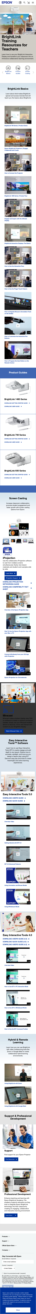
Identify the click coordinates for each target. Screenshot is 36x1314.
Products (5, 1236)
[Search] (24, 2)
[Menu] (32, 2)
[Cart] (28, 2)
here (10, 1304)
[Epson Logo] (7, 2)
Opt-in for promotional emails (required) (15, 1273)
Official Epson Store (8, 1245)
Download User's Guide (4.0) (15, 939)
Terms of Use (17, 1282)
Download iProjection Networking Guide (13, 583)
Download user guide (11, 406)
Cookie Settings (13, 1296)
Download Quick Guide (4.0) (14, 942)
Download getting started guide (16, 403)
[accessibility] (20, 2)
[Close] (18, 1310)
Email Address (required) (9, 1258)
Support (4, 1241)
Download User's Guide (13, 798)
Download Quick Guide (13, 801)
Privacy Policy (27, 1277)
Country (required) (7, 1265)
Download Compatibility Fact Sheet (15, 588)
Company (5, 1250)
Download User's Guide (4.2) (15, 944)
